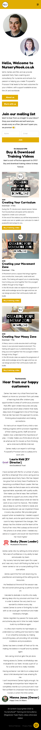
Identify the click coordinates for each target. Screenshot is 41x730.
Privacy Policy (27, 726)
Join (20, 140)
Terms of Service (14, 726)
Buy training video (11, 228)
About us (10, 97)
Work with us (10, 104)
